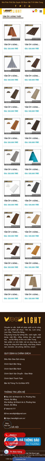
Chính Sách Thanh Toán (13, 378)
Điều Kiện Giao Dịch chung (14, 359)
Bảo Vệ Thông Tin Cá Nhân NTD (16, 383)
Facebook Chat (21, 459)
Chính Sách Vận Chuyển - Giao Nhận (18, 373)
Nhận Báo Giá (7, 424)
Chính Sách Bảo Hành (12, 368)
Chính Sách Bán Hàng (12, 364)
